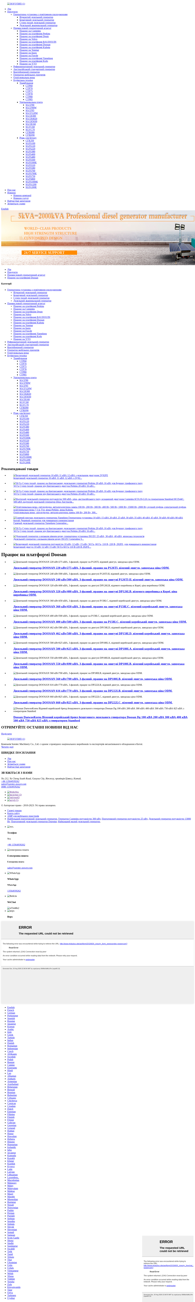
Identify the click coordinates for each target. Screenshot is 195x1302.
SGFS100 (30, 143)
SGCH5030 (31, 121)
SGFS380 (30, 151)
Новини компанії (22, 195)
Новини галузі (20, 198)
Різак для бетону (28, 138)
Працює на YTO (28, 63)
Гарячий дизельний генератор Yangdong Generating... (40, 523)
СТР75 (29, 91)
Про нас (11, 190)
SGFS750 (30, 176)
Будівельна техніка (23, 80)
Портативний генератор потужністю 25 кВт (124, 818)
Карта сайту (13, 813)
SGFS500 (30, 159)
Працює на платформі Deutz (34, 36)
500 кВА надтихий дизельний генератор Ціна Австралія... (43, 502)
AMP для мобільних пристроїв (23, 816)
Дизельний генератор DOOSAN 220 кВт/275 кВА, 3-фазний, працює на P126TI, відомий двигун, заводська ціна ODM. (91, 567)
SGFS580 (30, 168)
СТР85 (29, 99)
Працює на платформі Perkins (35, 33)
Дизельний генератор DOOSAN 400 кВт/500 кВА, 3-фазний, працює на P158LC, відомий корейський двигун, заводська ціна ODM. (100, 621)
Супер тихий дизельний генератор (38, 22)
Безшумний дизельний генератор (37, 20)
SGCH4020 (31, 118)
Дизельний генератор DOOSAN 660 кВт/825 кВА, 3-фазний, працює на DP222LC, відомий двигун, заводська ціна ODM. (93, 702)
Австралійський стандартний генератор (34, 69)
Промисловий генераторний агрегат (32, 28)
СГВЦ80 (30, 132)
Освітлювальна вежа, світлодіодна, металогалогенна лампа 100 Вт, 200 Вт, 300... (55, 512)
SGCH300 (31, 116)
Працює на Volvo (28, 39)
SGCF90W (31, 107)
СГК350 (30, 140)
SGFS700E (31, 173)
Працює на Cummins (30, 31)
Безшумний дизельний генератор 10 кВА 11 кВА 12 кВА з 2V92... (47, 478)
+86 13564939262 (10, 781)
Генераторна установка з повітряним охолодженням (40, 14)
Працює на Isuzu (28, 53)
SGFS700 (30, 170)
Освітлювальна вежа (24, 77)
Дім (9, 9)
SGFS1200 (31, 184)
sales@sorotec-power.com (13, 784)
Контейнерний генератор (26, 72)
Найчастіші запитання (18, 201)
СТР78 (29, 94)
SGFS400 (30, 154)
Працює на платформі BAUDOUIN (38, 42)
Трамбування (26, 83)
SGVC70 (30, 129)
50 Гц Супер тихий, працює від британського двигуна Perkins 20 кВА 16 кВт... (54, 486)
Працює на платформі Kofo (34, 61)
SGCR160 (31, 124)
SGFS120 (30, 146)
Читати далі (7, 747)
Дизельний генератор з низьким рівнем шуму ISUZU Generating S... (48, 539)
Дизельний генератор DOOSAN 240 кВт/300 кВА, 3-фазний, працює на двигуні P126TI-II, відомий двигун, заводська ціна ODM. (98, 579)
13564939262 (14, 891)
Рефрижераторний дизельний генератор (34, 66)
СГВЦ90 (30, 135)
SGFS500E (31, 162)
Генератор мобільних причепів (29, 74)
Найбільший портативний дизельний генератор (32, 818)
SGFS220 (30, 148)
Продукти (12, 11)
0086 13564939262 (10, 786)
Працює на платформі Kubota (35, 47)
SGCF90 (30, 105)
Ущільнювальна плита (31, 102)
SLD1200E (31, 187)
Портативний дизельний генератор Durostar (34, 821)
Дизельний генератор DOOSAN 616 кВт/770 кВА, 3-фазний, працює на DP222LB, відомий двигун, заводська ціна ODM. (92, 690)
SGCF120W (32, 113)
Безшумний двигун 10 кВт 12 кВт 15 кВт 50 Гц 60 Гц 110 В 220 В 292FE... (52, 547)
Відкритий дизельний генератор (36, 17)
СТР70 (29, 88)
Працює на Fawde (29, 55)
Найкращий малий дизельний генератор (79, 821)
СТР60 (29, 85)
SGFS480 (30, 157)
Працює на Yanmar (29, 50)
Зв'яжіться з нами (16, 203)
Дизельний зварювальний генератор (38, 25)
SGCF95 (30, 110)
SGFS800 (30, 179)
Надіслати (6, 733)
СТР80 (29, 96)
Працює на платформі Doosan (35, 44)
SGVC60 (30, 127)
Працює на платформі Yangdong (36, 58)
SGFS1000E (32, 181)
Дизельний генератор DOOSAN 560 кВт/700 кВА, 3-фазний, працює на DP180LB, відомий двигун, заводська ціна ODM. (92, 678)
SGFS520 (30, 165)
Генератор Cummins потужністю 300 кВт (79, 818)
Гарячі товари (14, 810)
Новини (11, 192)
